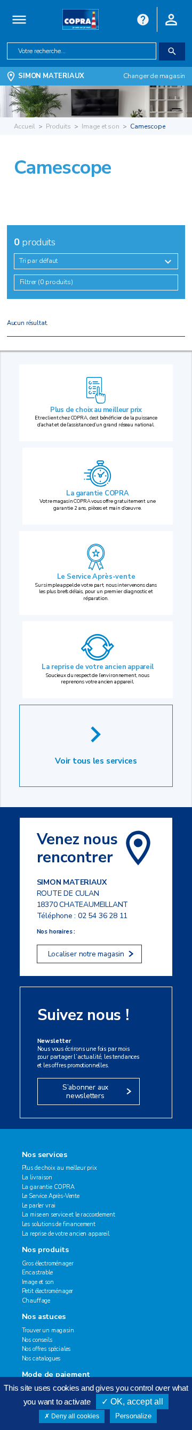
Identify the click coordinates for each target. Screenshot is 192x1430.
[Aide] (143, 19)
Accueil (24, 126)
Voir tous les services (96, 760)
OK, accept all (135, 1401)
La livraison (37, 1177)
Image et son (100, 126)
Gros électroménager (48, 1264)
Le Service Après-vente (96, 576)
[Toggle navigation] (19, 19)
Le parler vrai (39, 1206)
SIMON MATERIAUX (51, 76)
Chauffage (36, 1301)
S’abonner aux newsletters (85, 1091)
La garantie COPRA (97, 493)
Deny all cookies (74, 1416)
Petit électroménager (48, 1291)
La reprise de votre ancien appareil (97, 667)
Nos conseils (37, 1340)
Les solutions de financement (58, 1224)
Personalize (133, 1416)
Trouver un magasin (48, 1330)
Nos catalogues (41, 1359)
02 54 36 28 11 (102, 916)
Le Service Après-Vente (50, 1196)
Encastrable (37, 1273)
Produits (58, 126)
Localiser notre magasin (86, 954)
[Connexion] (171, 19)
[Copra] (80, 19)
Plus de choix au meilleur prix (96, 410)
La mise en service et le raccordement (68, 1215)
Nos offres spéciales (46, 1349)
